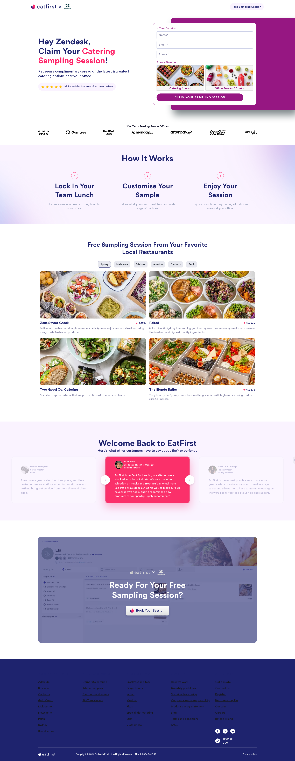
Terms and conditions (184, 718)
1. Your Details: (166, 28)
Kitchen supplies (92, 688)
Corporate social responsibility (190, 700)
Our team (221, 706)
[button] (105, 480)
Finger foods (135, 688)
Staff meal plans (92, 700)
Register (220, 694)
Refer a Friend (224, 718)
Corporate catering (94, 682)
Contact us (222, 688)
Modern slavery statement (187, 706)
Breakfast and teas (138, 682)
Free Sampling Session (247, 6)
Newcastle (45, 712)
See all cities (46, 731)
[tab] (104, 264)
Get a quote (223, 682)
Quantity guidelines (183, 688)
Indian (130, 694)
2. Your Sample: (167, 62)
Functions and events (95, 694)
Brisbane (43, 688)
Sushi (130, 718)
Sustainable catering (184, 694)
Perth (41, 718)
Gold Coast (45, 700)
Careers (220, 712)
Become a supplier (226, 700)
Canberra (44, 694)
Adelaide (44, 682)
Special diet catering (140, 712)
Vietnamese (134, 725)
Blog (174, 712)
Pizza (130, 706)
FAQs (174, 725)
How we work (179, 682)
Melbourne (45, 706)
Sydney (42, 725)
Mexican (132, 700)
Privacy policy (250, 754)
